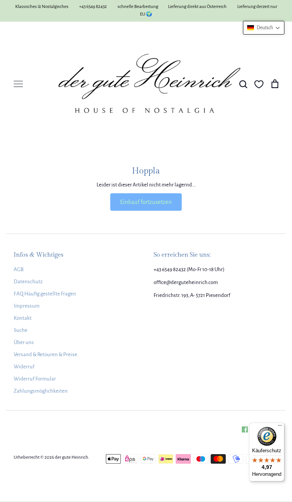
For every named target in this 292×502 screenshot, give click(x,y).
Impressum (27, 306)
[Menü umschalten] (18, 84)
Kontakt (23, 318)
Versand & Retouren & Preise (45, 354)
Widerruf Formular (35, 379)
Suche (20, 330)
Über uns (24, 342)
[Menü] (279, 427)
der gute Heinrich (71, 457)
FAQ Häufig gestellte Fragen (45, 294)
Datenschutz (28, 281)
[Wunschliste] (259, 84)
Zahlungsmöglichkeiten (41, 391)
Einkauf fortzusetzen (146, 202)
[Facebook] (244, 429)
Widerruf (24, 366)
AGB (19, 269)
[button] (263, 27)
